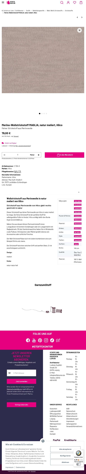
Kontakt (9, 185)
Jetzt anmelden (21, 381)
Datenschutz (20, 467)
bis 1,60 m (77, 232)
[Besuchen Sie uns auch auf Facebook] (28, 340)
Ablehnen (65, 462)
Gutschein (53, 409)
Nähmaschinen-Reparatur (55, 425)
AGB (67, 409)
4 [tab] (46, 113)
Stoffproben (54, 429)
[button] (62, 2)
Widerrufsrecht (71, 414)
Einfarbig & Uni (79, 216)
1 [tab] (39, 113)
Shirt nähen (78, 201)
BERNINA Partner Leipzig (56, 417)
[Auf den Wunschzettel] (79, 30)
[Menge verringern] (4, 154)
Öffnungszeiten (55, 414)
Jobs (51, 431)
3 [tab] (44, 113)
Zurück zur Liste (8, 10)
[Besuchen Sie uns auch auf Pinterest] (40, 340)
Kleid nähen (78, 212)
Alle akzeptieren (65, 449)
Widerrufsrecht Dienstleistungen (72, 417)
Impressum (9, 467)
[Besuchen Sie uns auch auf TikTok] (52, 340)
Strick (76, 244)
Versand (16, 136)
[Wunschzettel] (74, 2)
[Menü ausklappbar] (3, 1)
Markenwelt (54, 421)
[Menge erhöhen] (38, 154)
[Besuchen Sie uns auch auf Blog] (58, 340)
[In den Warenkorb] (3, 25)
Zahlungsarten (71, 424)
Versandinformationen (74, 426)
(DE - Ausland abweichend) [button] (23, 146)
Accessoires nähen (80, 204)
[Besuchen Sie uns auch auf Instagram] (46, 340)
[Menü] (82, 450)
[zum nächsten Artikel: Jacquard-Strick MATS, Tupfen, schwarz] (82, 17)
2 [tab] (42, 113)
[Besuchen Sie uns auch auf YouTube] (34, 340)
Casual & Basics (79, 236)
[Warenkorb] (81, 2)
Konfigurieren (65, 456)
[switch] (78, 464)
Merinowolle (78, 223)
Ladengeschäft (55, 411)
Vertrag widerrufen (21, 405)
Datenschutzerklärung (14, 389)
